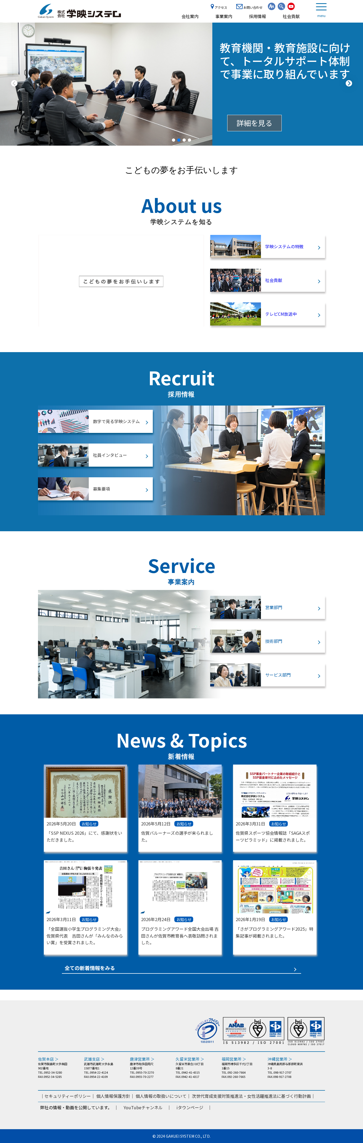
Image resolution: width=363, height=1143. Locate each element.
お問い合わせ (253, 7)
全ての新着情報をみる (90, 968)
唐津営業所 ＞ (142, 1059)
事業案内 (223, 16)
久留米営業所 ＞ (190, 1059)
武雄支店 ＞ (94, 1059)
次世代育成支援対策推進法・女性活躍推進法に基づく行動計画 (251, 1096)
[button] (173, 140)
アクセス (220, 7)
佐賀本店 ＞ (48, 1059)
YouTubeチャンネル (143, 1107)
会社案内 (190, 16)
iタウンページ (189, 1107)
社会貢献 (291, 16)
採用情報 (257, 16)
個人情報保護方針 (113, 1096)
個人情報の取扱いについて (161, 1096)
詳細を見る (254, 122)
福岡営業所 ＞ (234, 1059)
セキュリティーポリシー (67, 1096)
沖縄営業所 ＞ (280, 1059)
